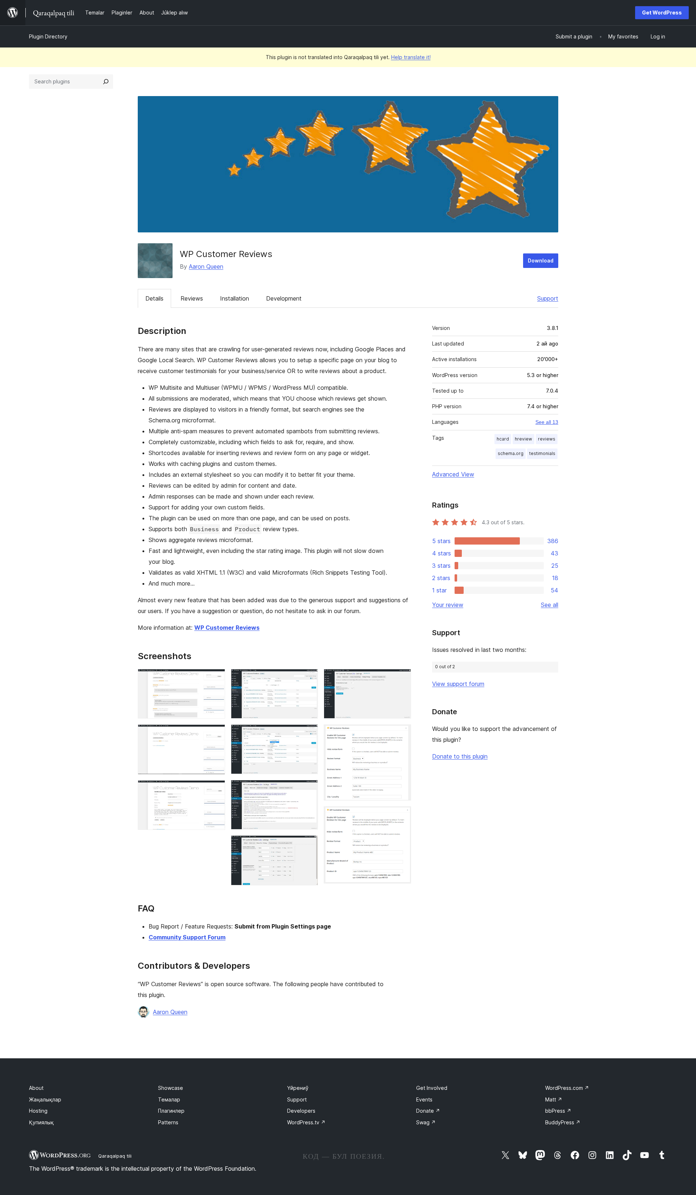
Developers (301, 1111)
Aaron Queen (206, 266)
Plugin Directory (48, 36)
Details (154, 298)
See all (549, 604)
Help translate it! (411, 57)
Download (541, 260)
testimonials (542, 453)
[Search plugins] (106, 81)
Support (547, 298)
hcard (503, 439)
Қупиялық (41, 1122)
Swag (426, 1122)
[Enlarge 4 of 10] (308, 678)
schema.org (510, 453)
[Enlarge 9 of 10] (401, 734)
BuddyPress (562, 1122)
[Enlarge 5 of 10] (308, 734)
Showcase (170, 1088)
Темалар (169, 1099)
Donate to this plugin (460, 756)
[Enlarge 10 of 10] (401, 816)
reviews (546, 439)
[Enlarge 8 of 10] (401, 678)
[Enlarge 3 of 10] (215, 790)
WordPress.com (567, 1088)
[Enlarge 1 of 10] (215, 678)
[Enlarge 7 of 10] (308, 845)
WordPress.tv (306, 1122)
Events (424, 1099)
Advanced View (453, 474)
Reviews (192, 298)
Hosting (38, 1111)
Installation (234, 298)
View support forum (458, 683)
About (36, 1088)
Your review (447, 604)
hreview (523, 439)
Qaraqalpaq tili (115, 1156)
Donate (428, 1111)
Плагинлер (171, 1111)
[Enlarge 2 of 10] (215, 734)
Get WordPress (662, 12)
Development (284, 298)
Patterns (168, 1122)
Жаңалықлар (45, 1099)
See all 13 (546, 422)
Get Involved (431, 1088)
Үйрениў (297, 1088)
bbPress (558, 1111)
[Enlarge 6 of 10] (308, 789)
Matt (553, 1099)
